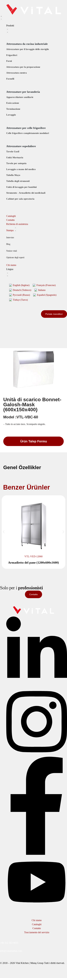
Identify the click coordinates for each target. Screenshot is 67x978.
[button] (4, 532)
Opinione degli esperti (15, 257)
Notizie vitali (11, 251)
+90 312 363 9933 (9, 943)
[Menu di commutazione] (1, 18)
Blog (8, 244)
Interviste (10, 237)
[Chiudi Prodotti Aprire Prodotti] (7, 31)
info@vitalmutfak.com (11, 951)
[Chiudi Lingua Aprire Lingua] (7, 274)
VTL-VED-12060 (33, 556)
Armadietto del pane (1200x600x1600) (33, 562)
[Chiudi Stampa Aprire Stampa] (15, 229)
